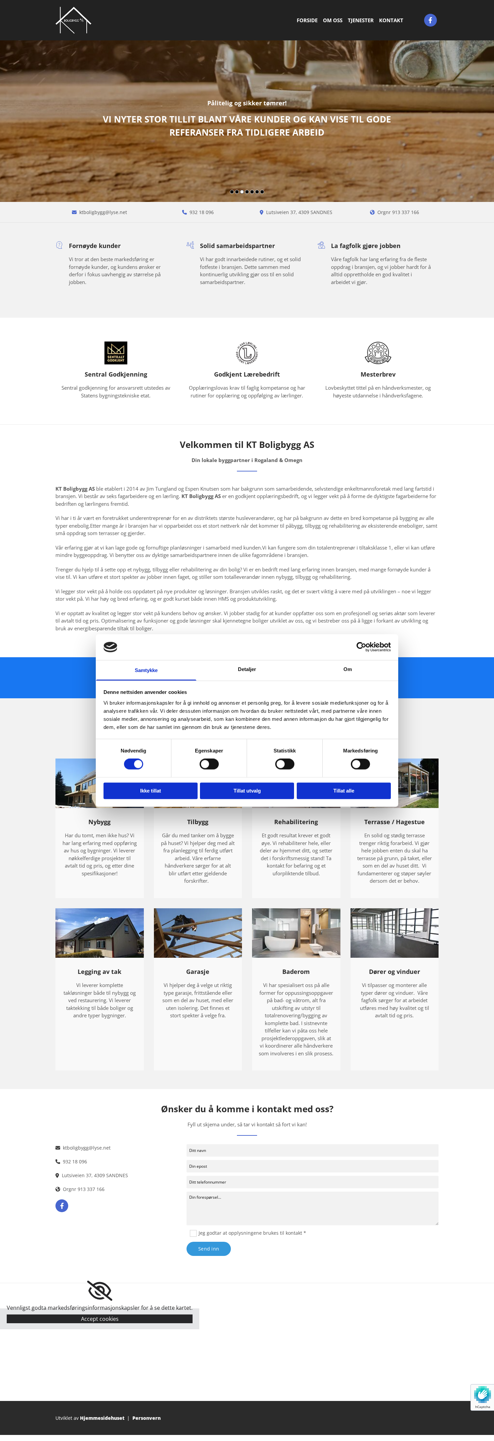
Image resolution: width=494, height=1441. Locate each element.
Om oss (332, 20)
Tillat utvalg (247, 791)
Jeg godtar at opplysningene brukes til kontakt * (252, 1233)
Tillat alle (343, 791)
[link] (99, 1291)
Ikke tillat (150, 791)
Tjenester (361, 20)
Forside (307, 20)
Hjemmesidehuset (102, 1418)
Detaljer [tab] (247, 669)
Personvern (146, 1418)
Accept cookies (100, 1319)
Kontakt (391, 20)
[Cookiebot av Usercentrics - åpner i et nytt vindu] (361, 647)
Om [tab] (347, 669)
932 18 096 (202, 212)
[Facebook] (430, 20)
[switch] (209, 764)
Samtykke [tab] (146, 670)
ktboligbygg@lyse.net (103, 212)
